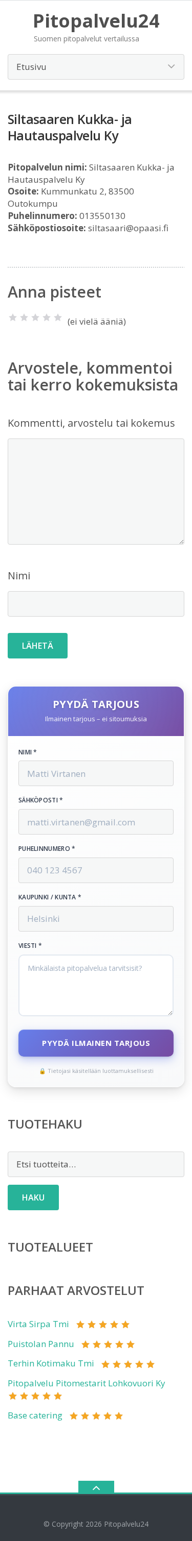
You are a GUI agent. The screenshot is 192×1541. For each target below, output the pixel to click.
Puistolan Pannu (41, 1344)
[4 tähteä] (46, 317)
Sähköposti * (40, 800)
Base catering (35, 1415)
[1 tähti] (13, 317)
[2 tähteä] (24, 317)
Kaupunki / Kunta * (49, 897)
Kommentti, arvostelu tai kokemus (91, 423)
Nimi (19, 575)
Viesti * (30, 946)
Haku (33, 1197)
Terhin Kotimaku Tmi (51, 1363)
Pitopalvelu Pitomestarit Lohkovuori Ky (86, 1383)
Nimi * (27, 752)
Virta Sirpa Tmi (38, 1324)
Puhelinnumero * (47, 849)
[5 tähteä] (58, 317)
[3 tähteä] (35, 317)
